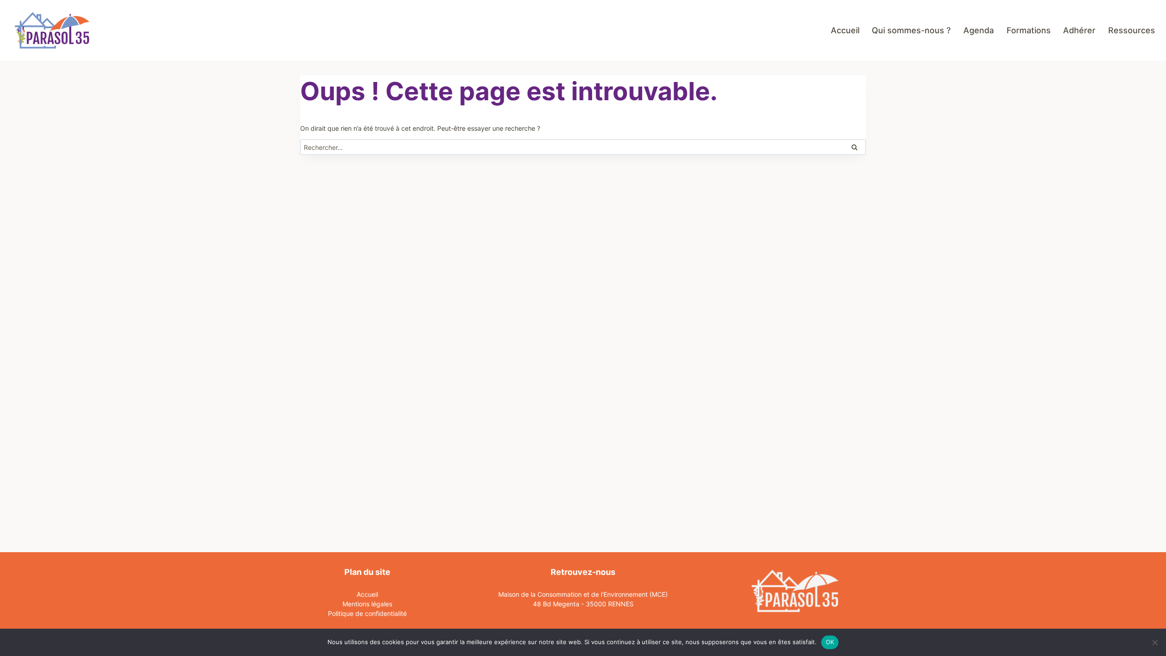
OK (830, 642)
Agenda (978, 30)
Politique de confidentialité (367, 613)
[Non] (1154, 642)
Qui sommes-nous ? (911, 30)
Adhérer (1079, 30)
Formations (1029, 30)
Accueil (845, 30)
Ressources (1131, 30)
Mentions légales (367, 604)
